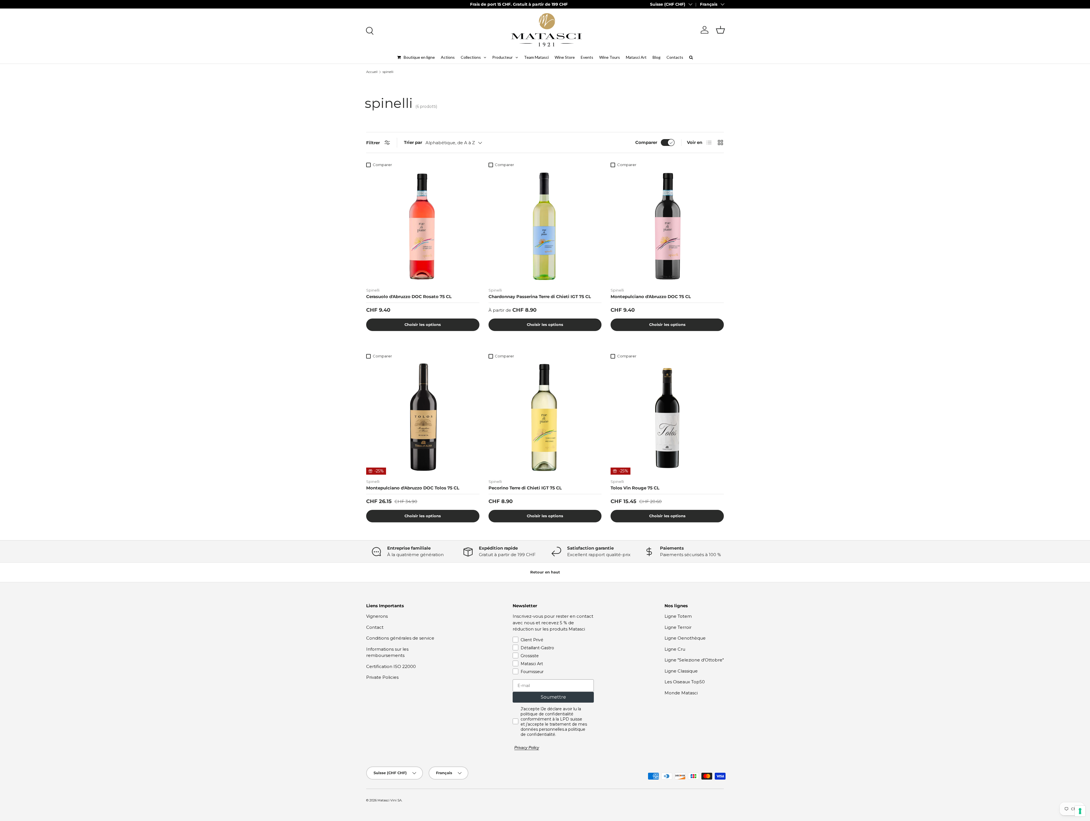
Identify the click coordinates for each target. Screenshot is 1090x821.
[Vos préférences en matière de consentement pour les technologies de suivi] (1080, 811)
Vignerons (377, 616)
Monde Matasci (681, 693)
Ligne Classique (681, 671)
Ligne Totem (678, 616)
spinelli (388, 72)
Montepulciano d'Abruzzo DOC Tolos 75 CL (412, 488)
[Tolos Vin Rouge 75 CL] (667, 418)
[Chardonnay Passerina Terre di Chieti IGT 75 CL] (545, 226)
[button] (720, 30)
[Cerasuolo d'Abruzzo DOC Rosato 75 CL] (422, 226)
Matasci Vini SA (390, 800)
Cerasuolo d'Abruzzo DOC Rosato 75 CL (409, 296)
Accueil (372, 72)
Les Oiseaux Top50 (685, 681)
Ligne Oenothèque (685, 638)
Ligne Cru (675, 649)
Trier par (413, 142)
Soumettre (553, 697)
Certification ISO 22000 (391, 666)
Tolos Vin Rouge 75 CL (635, 488)
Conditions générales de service (400, 638)
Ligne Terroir (678, 627)
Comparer (646, 142)
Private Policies (382, 677)
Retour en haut (545, 572)
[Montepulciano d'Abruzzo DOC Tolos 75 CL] (422, 418)
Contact (374, 627)
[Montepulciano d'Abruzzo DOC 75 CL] (667, 226)
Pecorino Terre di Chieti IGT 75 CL (525, 488)
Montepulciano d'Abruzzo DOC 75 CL (651, 296)
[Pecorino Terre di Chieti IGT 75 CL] (545, 418)
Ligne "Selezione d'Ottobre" (694, 660)
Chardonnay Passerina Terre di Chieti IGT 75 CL (540, 296)
